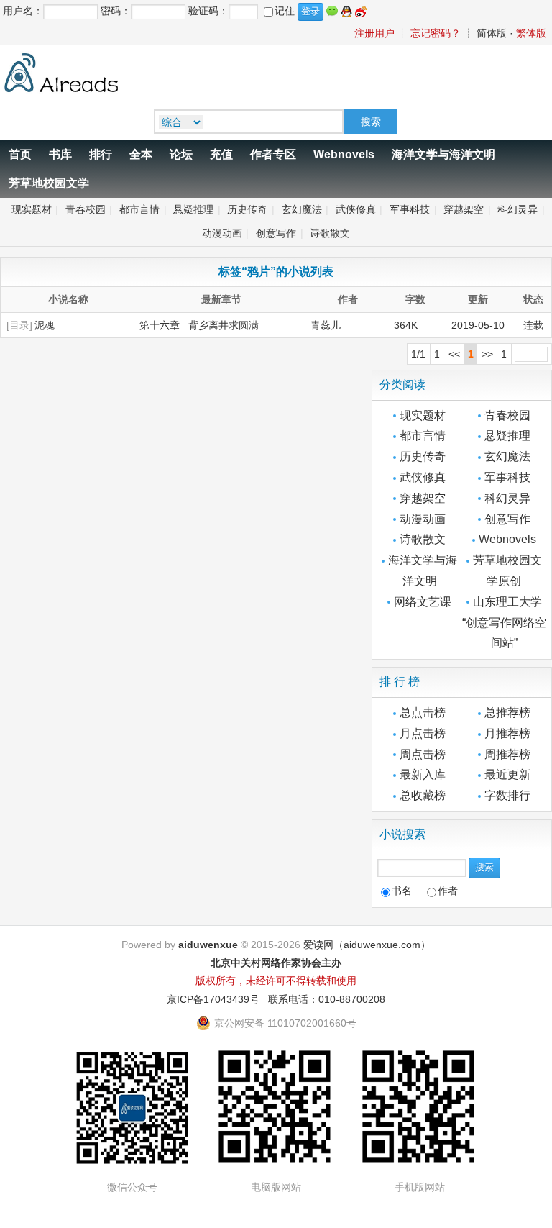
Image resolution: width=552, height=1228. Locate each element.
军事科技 (410, 209)
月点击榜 (423, 733)
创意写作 (276, 233)
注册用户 (374, 33)
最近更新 (507, 774)
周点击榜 (423, 754)
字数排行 (507, 795)
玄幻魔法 (302, 209)
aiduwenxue (208, 944)
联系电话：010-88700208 (326, 999)
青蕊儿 (325, 325)
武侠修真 (356, 209)
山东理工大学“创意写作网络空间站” (504, 623)
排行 (100, 154)
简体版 (492, 33)
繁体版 (531, 33)
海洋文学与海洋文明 (443, 154)
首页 (20, 154)
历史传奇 (247, 209)
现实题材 (32, 209)
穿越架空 (463, 209)
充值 (221, 154)
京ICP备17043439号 (213, 999)
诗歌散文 (330, 233)
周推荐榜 (507, 754)
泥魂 (44, 325)
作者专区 (273, 154)
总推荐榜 (507, 712)
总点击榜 (423, 712)
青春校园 (85, 209)
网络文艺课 (422, 602)
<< (454, 354)
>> (487, 354)
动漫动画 (222, 233)
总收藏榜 (423, 795)
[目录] (19, 325)
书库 (60, 154)
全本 (140, 154)
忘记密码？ (435, 33)
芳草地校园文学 (49, 183)
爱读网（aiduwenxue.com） (367, 944)
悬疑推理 (193, 209)
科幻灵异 (517, 209)
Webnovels (343, 154)
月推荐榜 (507, 733)
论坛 (181, 154)
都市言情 (139, 209)
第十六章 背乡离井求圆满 (199, 325)
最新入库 (423, 774)
